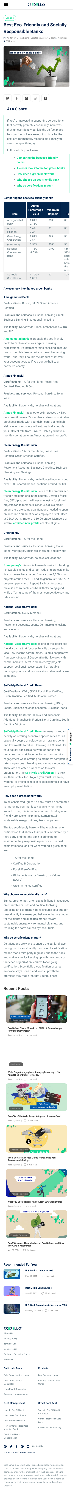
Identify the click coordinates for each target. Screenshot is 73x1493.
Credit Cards (15, 1064)
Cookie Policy (10, 1349)
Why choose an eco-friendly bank (38, 179)
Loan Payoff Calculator (15, 1389)
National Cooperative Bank (21, 643)
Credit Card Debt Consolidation (12, 1436)
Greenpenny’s (12, 565)
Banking (10, 18)
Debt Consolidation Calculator (13, 1382)
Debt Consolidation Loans (16, 1375)
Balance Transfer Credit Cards (49, 1382)
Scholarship (9, 1359)
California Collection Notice (17, 1354)
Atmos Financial (14, 412)
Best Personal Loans (48, 1375)
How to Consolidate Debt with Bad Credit (16, 1427)
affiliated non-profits (26, 523)
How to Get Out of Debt (15, 1415)
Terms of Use (10, 1344)
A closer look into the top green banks (41, 168)
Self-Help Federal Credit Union (23, 731)
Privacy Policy (10, 1338)
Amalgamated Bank (16, 338)
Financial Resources (19, 1020)
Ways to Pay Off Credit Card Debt (49, 1412)
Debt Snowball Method (15, 1420)
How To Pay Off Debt (14, 1410)
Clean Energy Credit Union (20, 491)
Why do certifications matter (35, 185)
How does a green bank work (35, 174)
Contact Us (37, 1446)
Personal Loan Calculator (16, 1394)
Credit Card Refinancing (49, 1427)
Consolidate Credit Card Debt (49, 1420)
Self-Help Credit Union (39, 772)
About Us (8, 1333)
